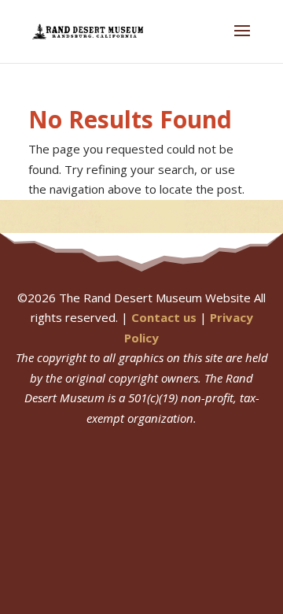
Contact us (164, 317)
